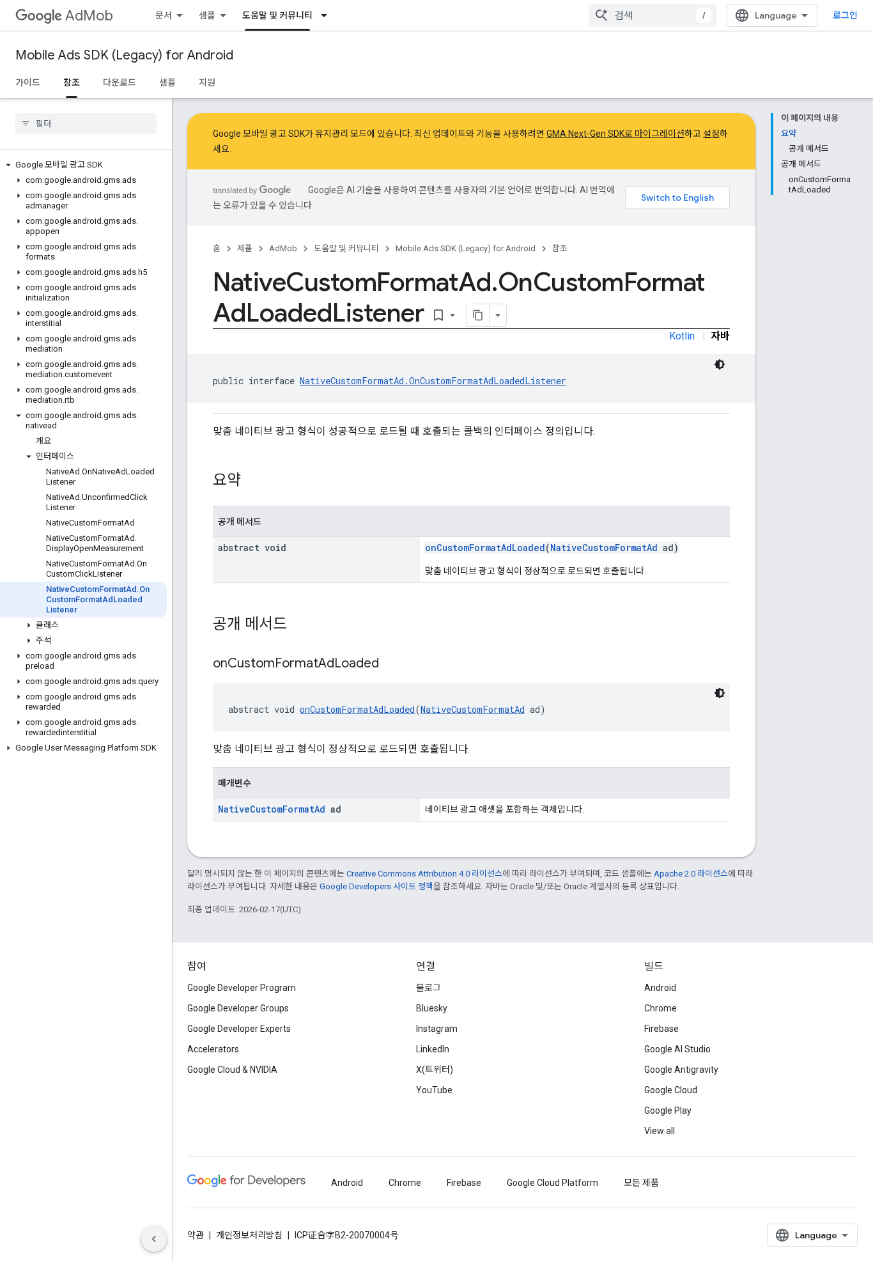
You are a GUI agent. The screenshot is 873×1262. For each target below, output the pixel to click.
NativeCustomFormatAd (604, 547)
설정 (711, 134)
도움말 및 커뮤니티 (277, 15)
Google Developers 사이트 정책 (376, 886)
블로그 (428, 988)
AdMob (89, 15)
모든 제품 (641, 1183)
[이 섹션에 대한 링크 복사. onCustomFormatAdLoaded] (392, 664)
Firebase (661, 1029)
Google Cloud (670, 1090)
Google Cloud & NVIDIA (232, 1069)
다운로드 (119, 82)
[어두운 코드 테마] (719, 364)
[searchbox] (86, 123)
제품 (244, 248)
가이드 (27, 82)
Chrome (660, 1008)
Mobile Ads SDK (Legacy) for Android (124, 55)
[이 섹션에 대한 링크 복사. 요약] (254, 481)
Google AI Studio (677, 1049)
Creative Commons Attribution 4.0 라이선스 (424, 873)
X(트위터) (434, 1069)
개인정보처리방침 (249, 1235)
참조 (71, 82)
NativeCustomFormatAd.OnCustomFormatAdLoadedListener (433, 381)
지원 (207, 82)
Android (660, 988)
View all (659, 1131)
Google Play (667, 1110)
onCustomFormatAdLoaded (485, 547)
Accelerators (213, 1049)
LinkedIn (432, 1049)
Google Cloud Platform (552, 1183)
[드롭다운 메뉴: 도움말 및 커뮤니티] (328, 15)
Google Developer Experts (239, 1029)
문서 (163, 15)
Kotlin (682, 336)
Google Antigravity (681, 1069)
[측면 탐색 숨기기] (154, 1239)
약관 (195, 1235)
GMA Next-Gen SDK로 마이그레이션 (615, 134)
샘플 (207, 15)
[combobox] (652, 15)
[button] (83, 165)
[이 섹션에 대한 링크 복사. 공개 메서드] (300, 625)
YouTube (434, 1090)
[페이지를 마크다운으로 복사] (478, 315)
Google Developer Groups (238, 1008)
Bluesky (431, 1008)
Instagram (437, 1029)
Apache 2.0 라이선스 (691, 873)
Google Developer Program (241, 988)
